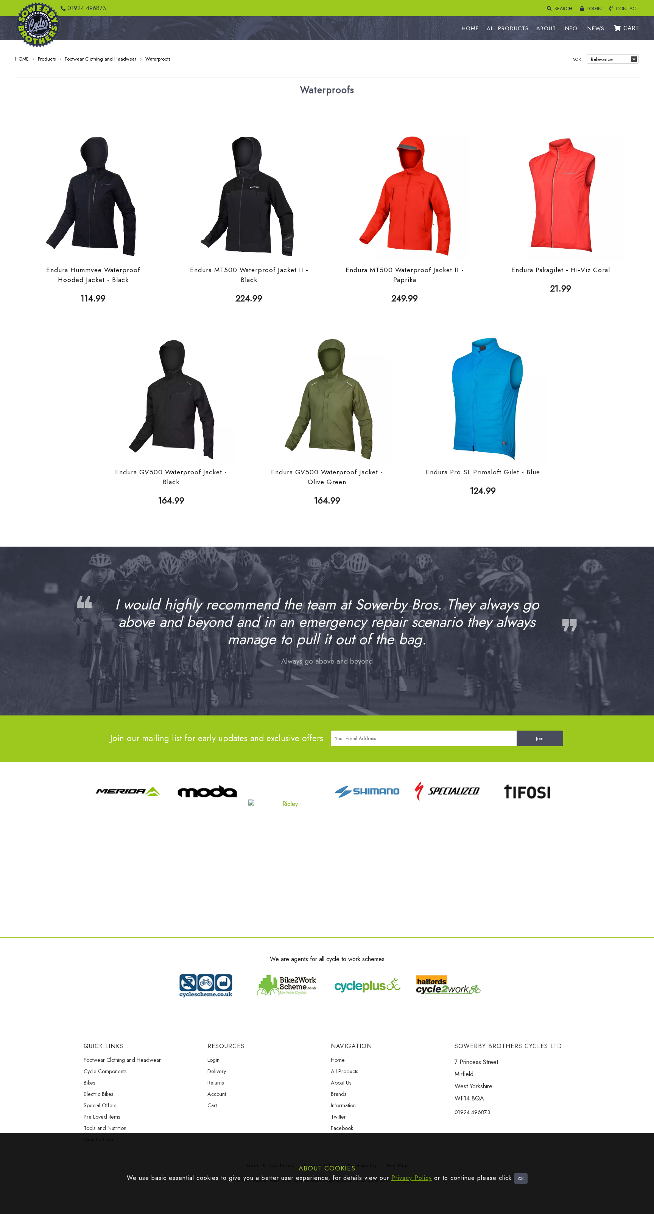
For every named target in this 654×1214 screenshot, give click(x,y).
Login (213, 1060)
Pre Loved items (102, 1116)
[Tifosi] (527, 803)
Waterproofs (157, 58)
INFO (571, 28)
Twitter (338, 1116)
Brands (339, 1094)
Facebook (342, 1128)
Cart (212, 1105)
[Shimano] (367, 803)
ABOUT (546, 28)
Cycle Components (105, 1071)
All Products (344, 1071)
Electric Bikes (99, 1094)
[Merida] (128, 803)
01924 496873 (85, 8)
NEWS (595, 28)
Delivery (216, 1071)
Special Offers (100, 1105)
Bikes (89, 1082)
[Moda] (207, 803)
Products (47, 58)
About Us (341, 1082)
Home (338, 1060)
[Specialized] (447, 803)
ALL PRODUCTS (508, 28)
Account (216, 1094)
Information (343, 1105)
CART (631, 28)
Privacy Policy (411, 1177)
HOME (470, 28)
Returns (215, 1082)
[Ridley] (287, 803)
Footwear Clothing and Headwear (100, 58)
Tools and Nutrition (105, 1128)
